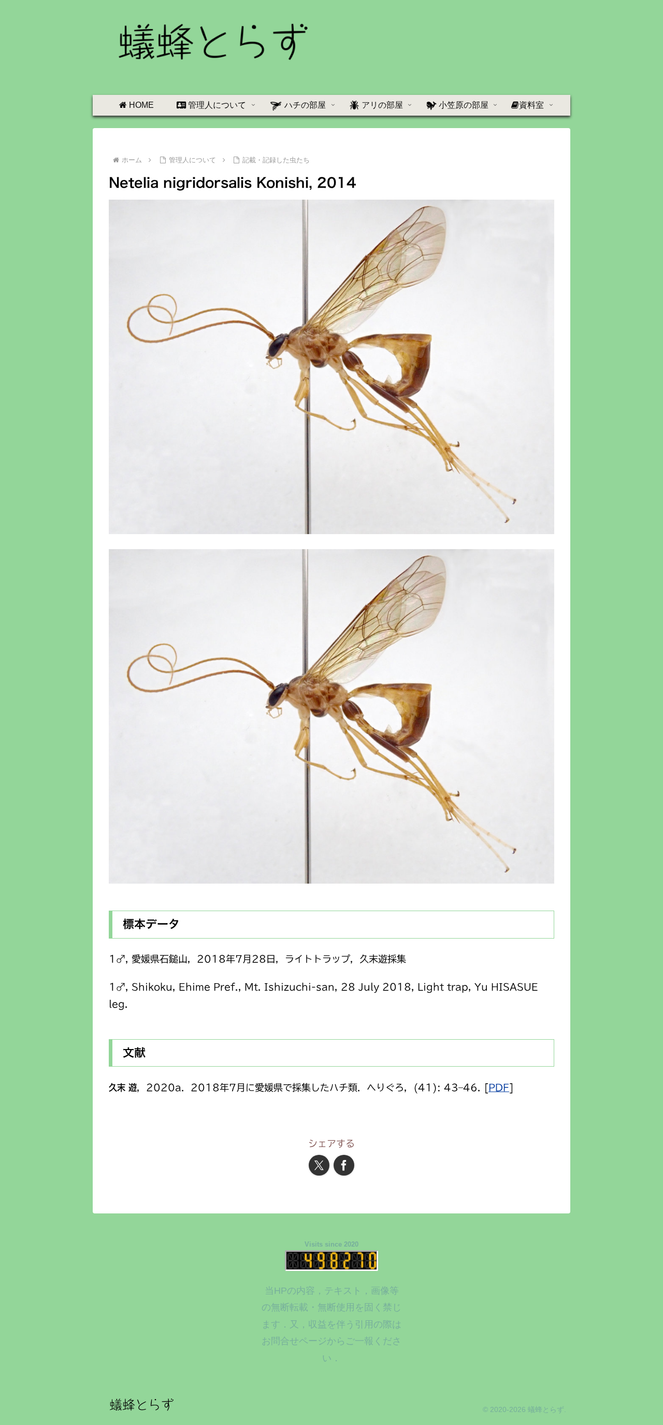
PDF (498, 1087)
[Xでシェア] (319, 1165)
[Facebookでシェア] (344, 1165)
